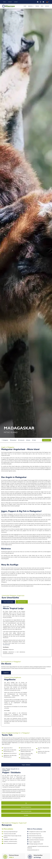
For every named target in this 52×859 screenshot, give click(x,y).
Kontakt (16, 1)
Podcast (10, 1)
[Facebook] (37, 2)
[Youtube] (43, 2)
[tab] (8, 602)
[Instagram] (40, 2)
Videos (4, 1)
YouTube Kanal (6, 644)
